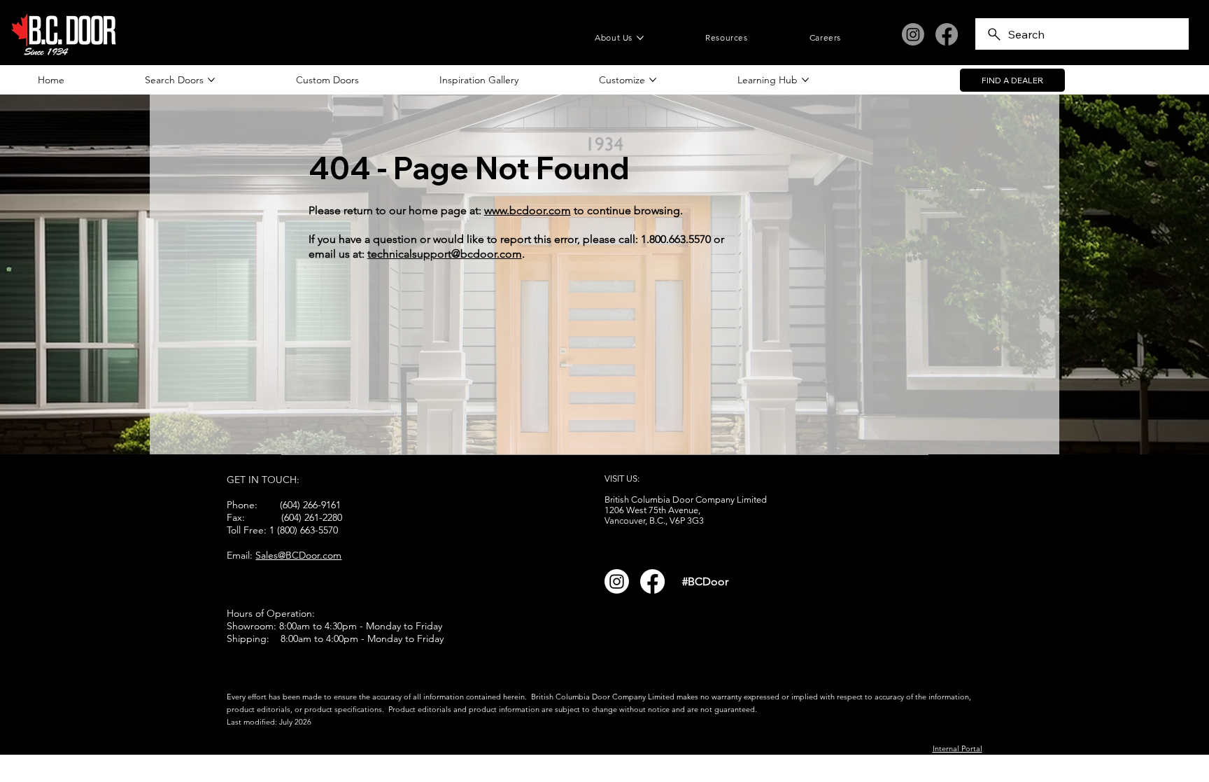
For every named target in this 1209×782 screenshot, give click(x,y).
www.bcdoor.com (527, 210)
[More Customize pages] (652, 79)
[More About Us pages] (640, 37)
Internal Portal (957, 748)
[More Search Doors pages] (211, 79)
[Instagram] (913, 34)
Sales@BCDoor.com (298, 555)
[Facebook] (946, 34)
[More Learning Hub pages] (805, 79)
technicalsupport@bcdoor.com (444, 253)
